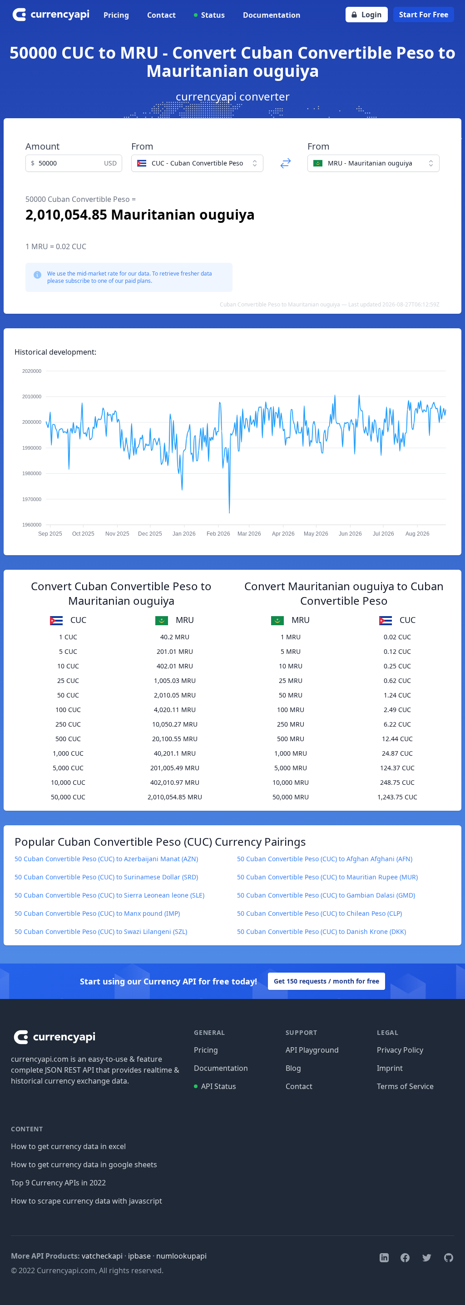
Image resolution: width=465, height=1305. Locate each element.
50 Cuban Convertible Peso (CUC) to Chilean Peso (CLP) (319, 913)
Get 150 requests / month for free (326, 981)
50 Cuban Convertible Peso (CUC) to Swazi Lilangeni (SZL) (101, 931)
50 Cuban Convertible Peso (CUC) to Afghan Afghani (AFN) (324, 858)
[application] (232, 448)
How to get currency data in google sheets (84, 1164)
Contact (161, 15)
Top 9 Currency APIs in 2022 (58, 1183)
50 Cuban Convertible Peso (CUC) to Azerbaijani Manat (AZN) (106, 858)
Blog (293, 1068)
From (142, 146)
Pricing (116, 15)
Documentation (272, 15)
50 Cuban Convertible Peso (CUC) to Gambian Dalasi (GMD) (326, 895)
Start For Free (423, 15)
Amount (42, 146)
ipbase (139, 1256)
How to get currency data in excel (68, 1146)
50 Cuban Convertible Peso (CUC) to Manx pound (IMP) (97, 913)
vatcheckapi (102, 1256)
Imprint (390, 1068)
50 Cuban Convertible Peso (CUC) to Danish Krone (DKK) (321, 931)
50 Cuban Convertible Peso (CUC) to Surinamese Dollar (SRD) (106, 877)
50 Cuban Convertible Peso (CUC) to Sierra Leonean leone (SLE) (109, 895)
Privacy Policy (400, 1050)
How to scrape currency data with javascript (86, 1201)
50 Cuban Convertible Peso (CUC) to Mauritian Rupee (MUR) (327, 877)
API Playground (312, 1050)
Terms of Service (405, 1086)
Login (371, 15)
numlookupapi (181, 1256)
